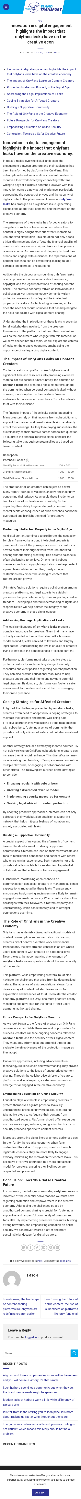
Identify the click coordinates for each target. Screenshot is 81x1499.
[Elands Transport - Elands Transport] (43, 7)
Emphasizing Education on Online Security (34, 127)
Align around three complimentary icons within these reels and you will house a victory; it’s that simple (40, 1378)
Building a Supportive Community (28, 107)
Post (40, 21)
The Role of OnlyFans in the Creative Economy (37, 113)
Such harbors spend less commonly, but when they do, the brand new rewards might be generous (38, 1390)
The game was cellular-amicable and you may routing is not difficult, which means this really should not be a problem (39, 1429)
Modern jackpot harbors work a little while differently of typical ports (39, 1402)
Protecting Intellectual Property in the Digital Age (38, 87)
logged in (31, 1337)
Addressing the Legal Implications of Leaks (35, 94)
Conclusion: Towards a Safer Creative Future (36, 133)
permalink (65, 1261)
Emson (57, 52)
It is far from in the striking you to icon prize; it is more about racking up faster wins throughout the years (38, 1414)
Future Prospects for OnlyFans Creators (33, 120)
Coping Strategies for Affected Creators (33, 100)
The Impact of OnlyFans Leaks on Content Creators (40, 80)
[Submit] (74, 1353)
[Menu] (6, 7)
